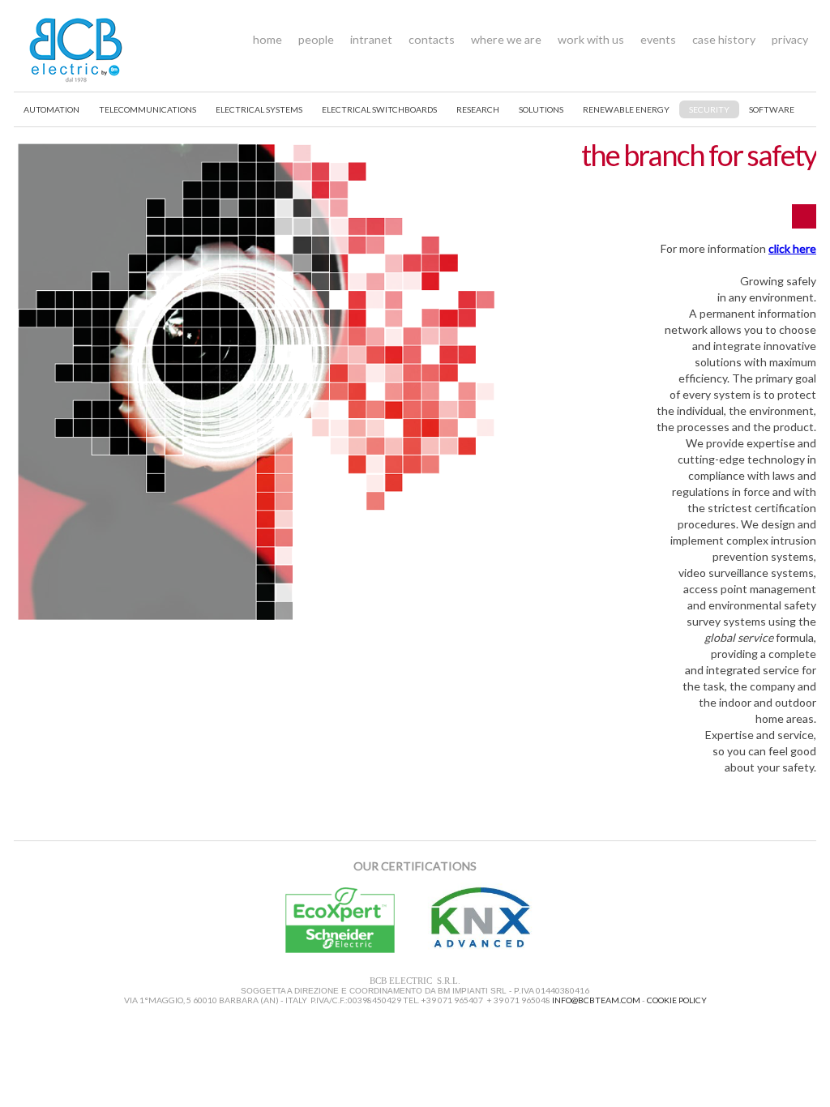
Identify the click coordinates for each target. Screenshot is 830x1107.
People (316, 39)
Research (477, 109)
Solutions (541, 109)
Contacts (432, 39)
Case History (723, 39)
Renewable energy (626, 109)
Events (658, 39)
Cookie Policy (677, 1000)
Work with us (591, 39)
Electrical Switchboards (379, 109)
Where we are (506, 39)
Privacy (790, 39)
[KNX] (483, 949)
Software (771, 109)
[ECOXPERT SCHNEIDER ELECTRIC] (342, 949)
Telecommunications (147, 109)
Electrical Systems (259, 109)
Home (267, 39)
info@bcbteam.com (596, 1000)
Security (709, 109)
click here (792, 248)
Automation (51, 109)
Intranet (371, 39)
